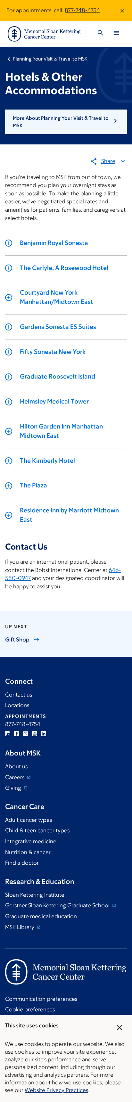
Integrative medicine (30, 841)
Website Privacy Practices (56, 1090)
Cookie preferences (30, 1009)
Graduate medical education (41, 916)
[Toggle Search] (100, 33)
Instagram (7, 733)
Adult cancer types (28, 820)
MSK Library (20, 927)
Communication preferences (41, 999)
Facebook (16, 733)
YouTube (34, 733)
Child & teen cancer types (37, 830)
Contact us (18, 694)
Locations (17, 705)
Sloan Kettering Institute (34, 895)
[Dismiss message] (122, 10)
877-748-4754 (82, 10)
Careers (15, 777)
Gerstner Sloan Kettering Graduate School (58, 905)
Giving (13, 788)
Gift (17, 639)
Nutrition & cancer (28, 852)
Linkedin (43, 733)
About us (16, 766)
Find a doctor (22, 863)
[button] (66, 122)
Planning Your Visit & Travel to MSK (50, 58)
